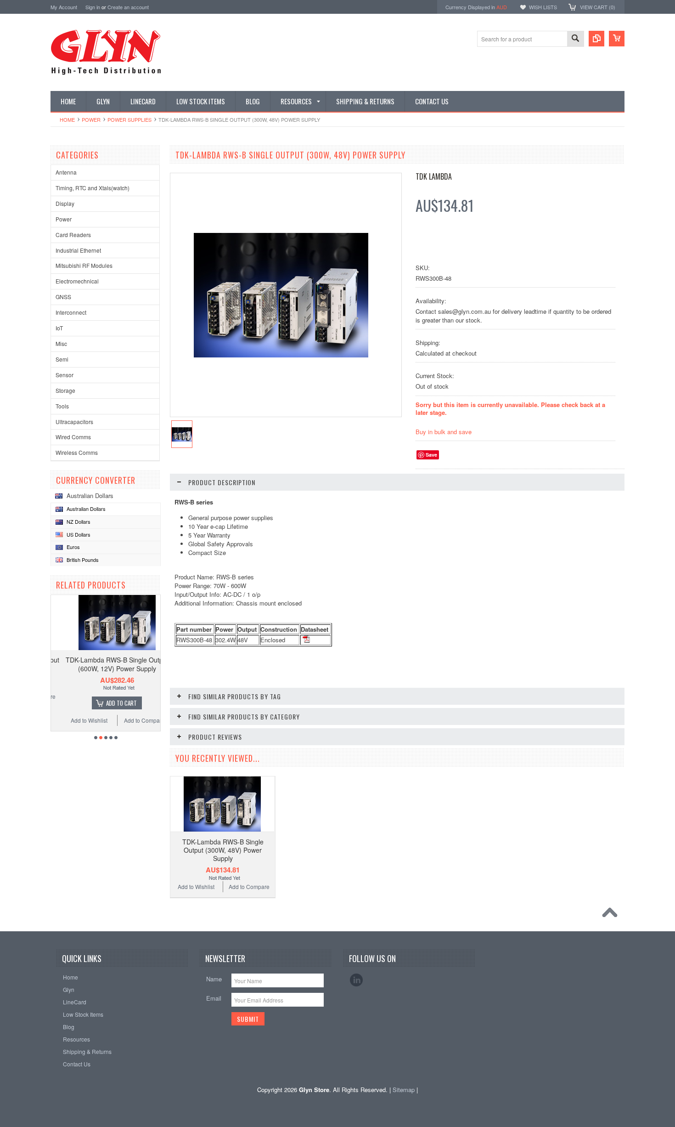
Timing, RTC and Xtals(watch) (92, 188)
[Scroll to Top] (612, 914)
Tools (62, 406)
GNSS (63, 296)
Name (214, 978)
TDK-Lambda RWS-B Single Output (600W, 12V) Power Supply (105, 664)
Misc (61, 343)
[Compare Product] (596, 38)
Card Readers (73, 234)
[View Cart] (616, 38)
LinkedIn (356, 980)
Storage (65, 390)
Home (67, 119)
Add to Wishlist (77, 720)
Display (65, 203)
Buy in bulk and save (444, 431)
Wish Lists (543, 7)
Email (213, 998)
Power (91, 119)
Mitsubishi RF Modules (84, 265)
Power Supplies (129, 119)
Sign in (92, 7)
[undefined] (281, 355)
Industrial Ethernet (78, 250)
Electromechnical (77, 281)
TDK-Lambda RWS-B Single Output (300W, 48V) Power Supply (223, 850)
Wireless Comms (77, 452)
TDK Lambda (434, 176)
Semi (62, 359)
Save (431, 454)
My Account (64, 7)
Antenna (66, 172)
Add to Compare (133, 720)
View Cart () (597, 7)
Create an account (128, 7)
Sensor (64, 375)
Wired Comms (73, 437)
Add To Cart (110, 703)
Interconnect (71, 312)
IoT (59, 328)
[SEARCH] (575, 39)
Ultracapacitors (74, 421)
